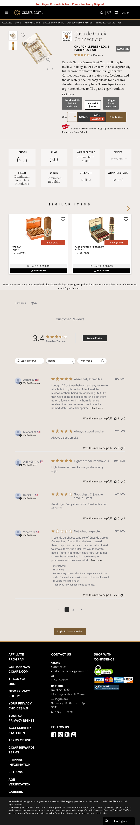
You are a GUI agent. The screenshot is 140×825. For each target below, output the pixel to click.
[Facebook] (53, 735)
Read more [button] (97, 408)
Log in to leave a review (70, 631)
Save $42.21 (53, 242)
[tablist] (70, 303)
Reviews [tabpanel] (20, 303)
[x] (67, 734)
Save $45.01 (116, 242)
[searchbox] (29, 361)
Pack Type (68, 94)
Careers (16, 792)
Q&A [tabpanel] (34, 303)
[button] (13, 39)
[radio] (72, 103)
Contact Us (58, 667)
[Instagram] (60, 735)
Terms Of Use (20, 740)
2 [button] (73, 609)
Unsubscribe (59, 680)
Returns (16, 772)
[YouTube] (73, 735)
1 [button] (67, 609)
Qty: (64, 116)
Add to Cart (116, 116)
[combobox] (60, 361)
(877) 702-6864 (60, 690)
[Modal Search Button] (101, 13)
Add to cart (39, 270)
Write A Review (95, 338)
